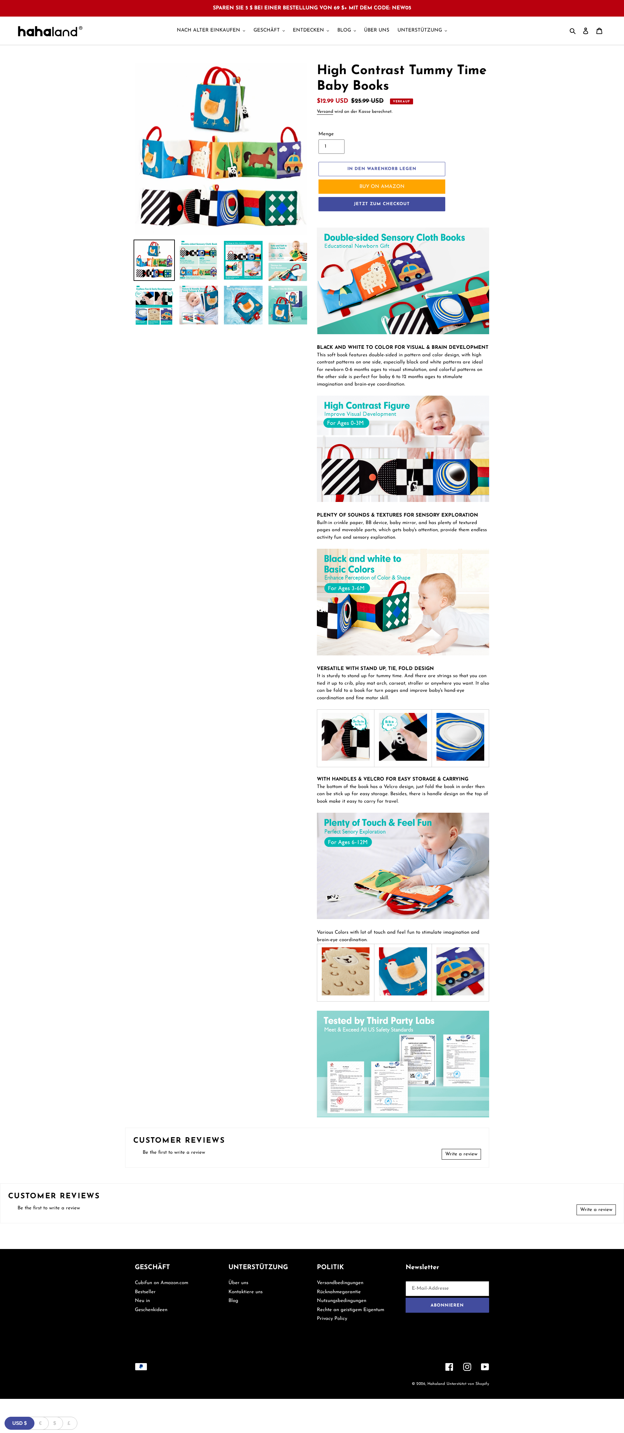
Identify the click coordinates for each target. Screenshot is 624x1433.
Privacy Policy (332, 1318)
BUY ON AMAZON (382, 186)
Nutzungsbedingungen (341, 1300)
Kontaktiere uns (245, 1292)
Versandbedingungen (340, 1283)
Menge (326, 134)
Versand (325, 111)
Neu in (142, 1300)
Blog (233, 1300)
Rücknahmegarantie (339, 1292)
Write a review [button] (461, 1154)
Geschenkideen (151, 1310)
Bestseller (145, 1292)
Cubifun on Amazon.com (161, 1283)
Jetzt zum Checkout (382, 204)
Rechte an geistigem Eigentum (350, 1310)
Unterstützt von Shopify (468, 1384)
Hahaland (436, 1384)
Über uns (238, 1283)
